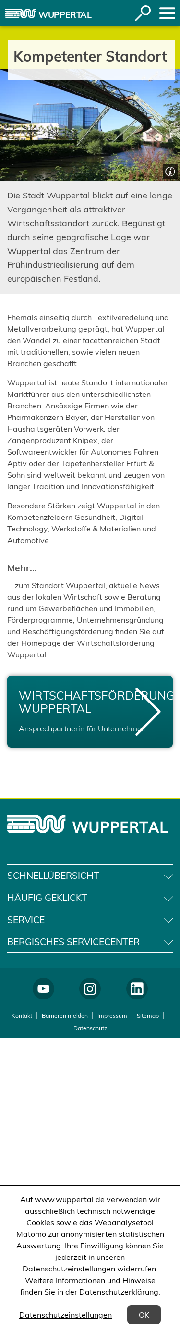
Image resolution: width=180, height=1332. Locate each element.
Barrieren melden (65, 1015)
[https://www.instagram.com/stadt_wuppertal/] (90, 989)
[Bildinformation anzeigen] (169, 170)
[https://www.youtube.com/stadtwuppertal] (43, 989)
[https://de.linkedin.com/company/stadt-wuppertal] (137, 989)
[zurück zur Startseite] (20, 13)
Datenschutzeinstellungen (65, 1315)
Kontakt (22, 1015)
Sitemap (148, 1015)
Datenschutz (90, 1028)
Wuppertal (65, 14)
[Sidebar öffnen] (167, 13)
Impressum (112, 1015)
